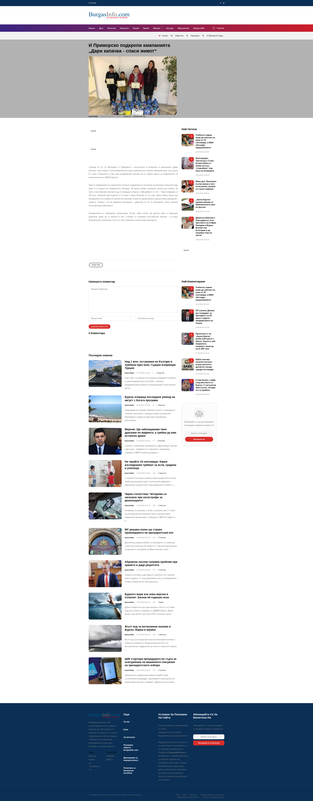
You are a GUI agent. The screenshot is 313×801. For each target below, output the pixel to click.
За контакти (129, 737)
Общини (157, 28)
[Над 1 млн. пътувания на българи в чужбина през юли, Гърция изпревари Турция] (105, 373)
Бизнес (136, 28)
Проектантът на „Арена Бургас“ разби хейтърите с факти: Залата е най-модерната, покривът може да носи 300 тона (206, 341)
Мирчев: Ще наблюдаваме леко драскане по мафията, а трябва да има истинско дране (150, 432)
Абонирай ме (199, 439)
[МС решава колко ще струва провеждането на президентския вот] (105, 541)
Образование (183, 28)
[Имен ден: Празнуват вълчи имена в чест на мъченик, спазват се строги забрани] (188, 186)
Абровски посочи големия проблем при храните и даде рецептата (151, 563)
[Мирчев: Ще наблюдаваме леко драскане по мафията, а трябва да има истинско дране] (105, 441)
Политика (111, 28)
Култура (169, 28)
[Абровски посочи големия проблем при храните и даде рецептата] (105, 573)
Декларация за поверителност (188, 797)
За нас (126, 722)
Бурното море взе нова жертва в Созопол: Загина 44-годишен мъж (147, 596)
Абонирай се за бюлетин (209, 743)
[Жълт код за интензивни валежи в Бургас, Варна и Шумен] (105, 638)
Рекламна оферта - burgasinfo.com (130, 747)
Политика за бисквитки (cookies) (129, 770)
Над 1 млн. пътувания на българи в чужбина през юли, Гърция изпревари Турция (150, 365)
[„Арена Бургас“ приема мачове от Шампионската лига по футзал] (188, 204)
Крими (146, 28)
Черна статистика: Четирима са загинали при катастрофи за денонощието (145, 497)
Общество (124, 28)
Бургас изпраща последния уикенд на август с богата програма (150, 399)
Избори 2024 (198, 28)
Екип (125, 730)
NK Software (137, 795)
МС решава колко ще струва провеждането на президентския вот (149, 531)
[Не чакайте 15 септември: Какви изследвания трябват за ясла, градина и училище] (105, 473)
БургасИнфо (93, 116)
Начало (92, 28)
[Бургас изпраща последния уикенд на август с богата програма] (105, 409)
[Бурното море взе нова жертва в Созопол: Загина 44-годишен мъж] (105, 606)
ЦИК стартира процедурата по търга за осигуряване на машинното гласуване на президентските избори (150, 662)
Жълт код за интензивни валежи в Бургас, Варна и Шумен (148, 628)
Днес (101, 28)
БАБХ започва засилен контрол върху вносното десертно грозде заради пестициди (204, 364)
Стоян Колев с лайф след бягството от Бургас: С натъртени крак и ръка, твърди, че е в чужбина (206, 385)
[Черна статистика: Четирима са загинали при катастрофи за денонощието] (105, 506)
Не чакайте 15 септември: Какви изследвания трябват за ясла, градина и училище (150, 465)
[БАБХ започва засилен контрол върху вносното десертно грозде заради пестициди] (188, 364)
